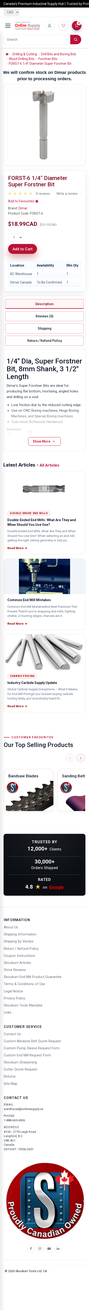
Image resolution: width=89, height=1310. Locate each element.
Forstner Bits (47, 59)
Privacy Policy (14, 998)
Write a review (67, 194)
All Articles (49, 465)
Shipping (45, 328)
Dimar (23, 208)
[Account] (49, 25)
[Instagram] (40, 1249)
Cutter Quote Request (20, 1069)
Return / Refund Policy (44, 341)
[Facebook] (31, 1249)
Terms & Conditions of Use (24, 984)
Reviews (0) (44, 316)
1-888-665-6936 (14, 1120)
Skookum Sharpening (20, 1062)
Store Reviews (15, 970)
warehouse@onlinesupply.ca (23, 1109)
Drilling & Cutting (25, 54)
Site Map (10, 1084)
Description (44, 304)
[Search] (75, 39)
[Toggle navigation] (8, 26)
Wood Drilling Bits (21, 59)
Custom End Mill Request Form (27, 1055)
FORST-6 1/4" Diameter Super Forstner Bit (40, 63)
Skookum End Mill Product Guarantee (32, 977)
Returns (10, 1076)
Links (7, 1012)
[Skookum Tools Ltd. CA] (27, 25)
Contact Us (12, 1034)
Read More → (17, 548)
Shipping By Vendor (19, 941)
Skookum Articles (17, 963)
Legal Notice (13, 991)
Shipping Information (20, 934)
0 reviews (43, 194)
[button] (23, 201)
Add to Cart (23, 249)
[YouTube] (49, 1249)
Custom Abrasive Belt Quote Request (32, 1041)
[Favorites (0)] (63, 25)
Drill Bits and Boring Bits (58, 54)
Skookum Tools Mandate (23, 1005)
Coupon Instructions (19, 956)
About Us (11, 927)
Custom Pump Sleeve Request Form (32, 1048)
